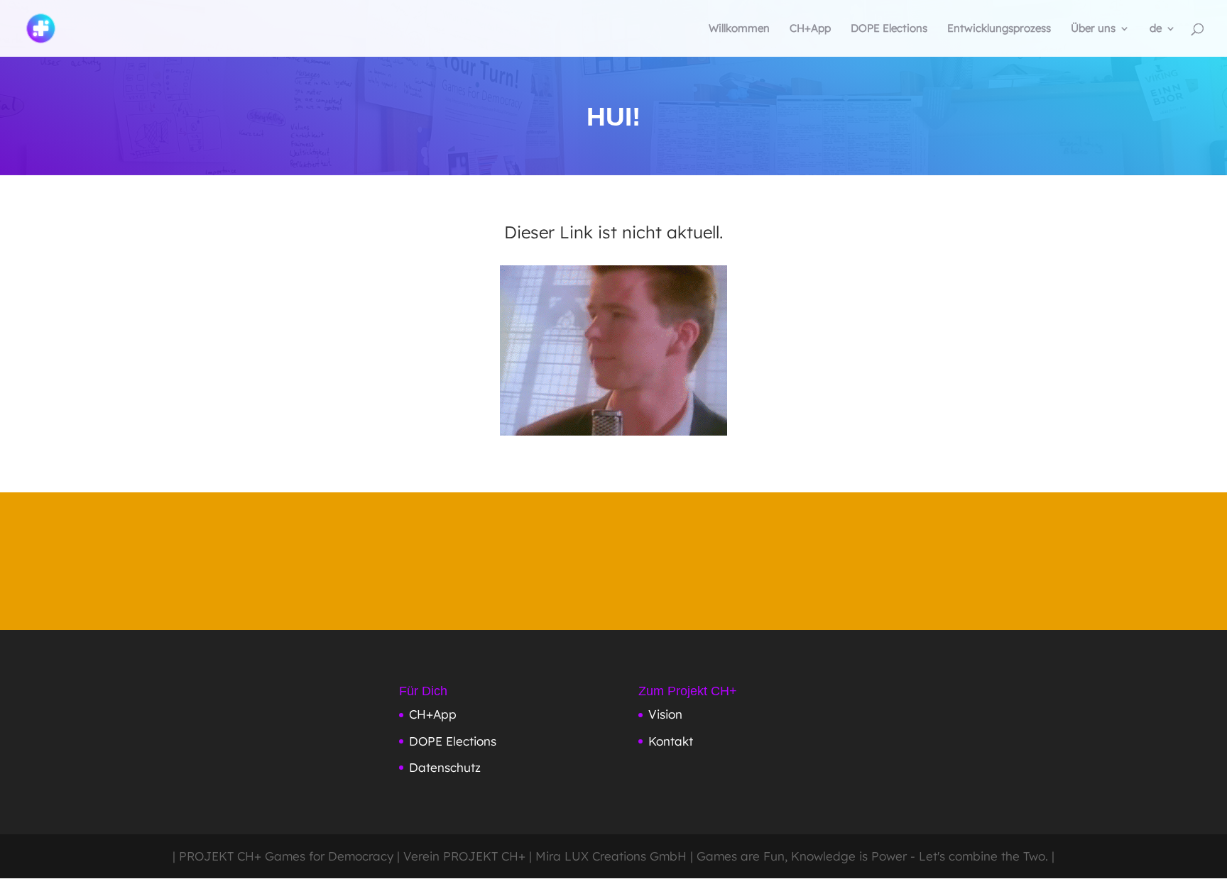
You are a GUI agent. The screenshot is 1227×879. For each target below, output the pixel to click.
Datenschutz (445, 767)
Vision (665, 714)
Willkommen (739, 29)
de (1156, 29)
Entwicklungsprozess (999, 29)
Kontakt (670, 741)
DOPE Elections (889, 29)
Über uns (1093, 29)
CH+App (810, 29)
